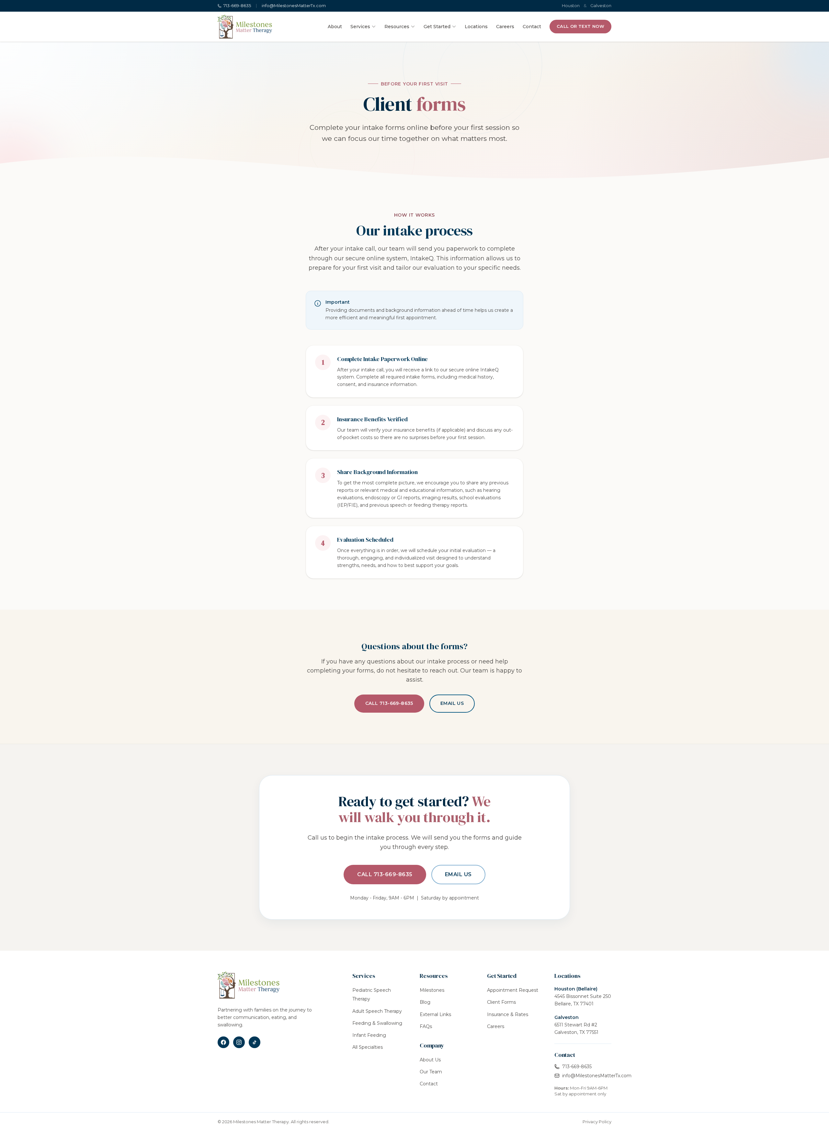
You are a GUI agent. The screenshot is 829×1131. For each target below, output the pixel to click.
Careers (505, 26)
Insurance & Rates (507, 1014)
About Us (430, 1060)
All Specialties (367, 1047)
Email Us (452, 703)
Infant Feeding (369, 1035)
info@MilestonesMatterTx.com (294, 5)
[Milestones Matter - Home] (245, 27)
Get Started (437, 26)
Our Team (431, 1072)
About (335, 26)
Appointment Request (512, 990)
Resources (396, 26)
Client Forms (501, 1002)
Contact (532, 26)
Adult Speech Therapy (377, 1011)
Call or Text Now (580, 26)
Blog (425, 1002)
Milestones (432, 990)
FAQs (426, 1026)
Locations (476, 26)
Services (360, 26)
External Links (435, 1014)
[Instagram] (239, 1042)
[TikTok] (254, 1042)
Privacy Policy (597, 1121)
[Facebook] (223, 1042)
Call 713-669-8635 (389, 703)
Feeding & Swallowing (377, 1023)
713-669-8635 (237, 5)
